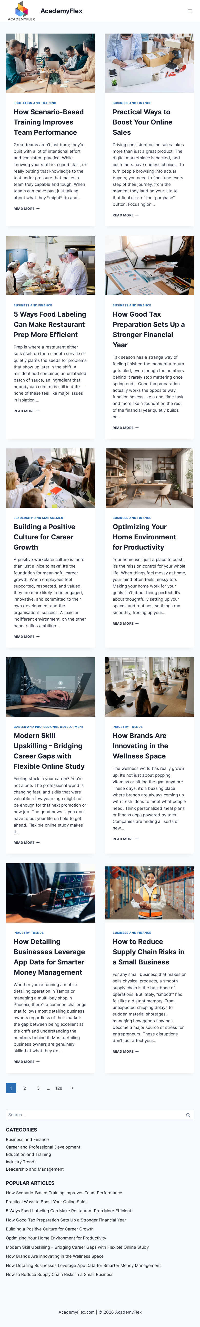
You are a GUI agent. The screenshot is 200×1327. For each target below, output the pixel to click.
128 (58, 1088)
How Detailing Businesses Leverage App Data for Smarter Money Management (83, 1265)
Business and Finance (132, 103)
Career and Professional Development (49, 727)
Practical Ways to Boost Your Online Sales (142, 122)
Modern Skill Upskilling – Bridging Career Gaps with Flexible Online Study (77, 1247)
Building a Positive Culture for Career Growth (44, 537)
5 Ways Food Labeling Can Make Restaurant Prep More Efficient (50, 324)
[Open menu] (189, 11)
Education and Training (35, 103)
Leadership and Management (39, 518)
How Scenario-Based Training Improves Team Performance (49, 122)
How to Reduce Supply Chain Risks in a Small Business (148, 951)
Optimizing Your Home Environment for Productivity (144, 537)
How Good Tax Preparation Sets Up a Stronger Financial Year (66, 1220)
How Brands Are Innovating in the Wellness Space (140, 745)
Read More (27, 209)
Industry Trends (128, 727)
